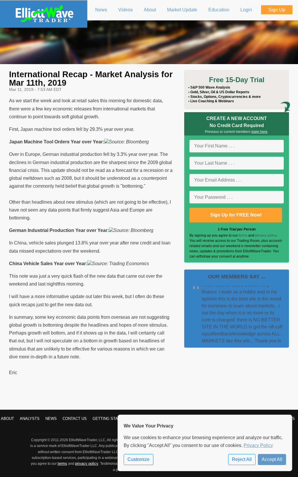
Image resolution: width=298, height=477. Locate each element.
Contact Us (75, 418)
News (51, 418)
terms (243, 235)
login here (259, 132)
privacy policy (265, 235)
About (7, 418)
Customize (138, 459)
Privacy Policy (258, 445)
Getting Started (110, 418)
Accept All (272, 459)
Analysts (30, 418)
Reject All (242, 459)
